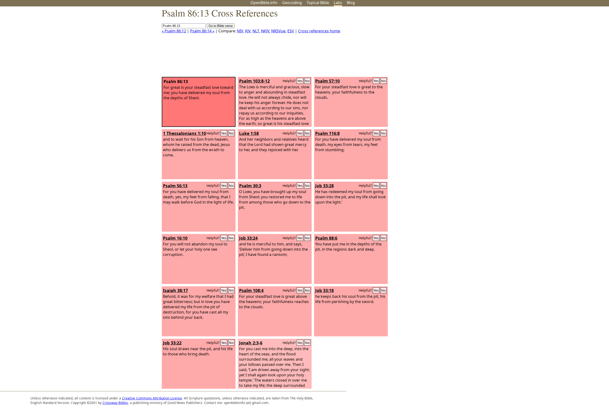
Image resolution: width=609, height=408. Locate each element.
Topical (318, 2)
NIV (240, 31)
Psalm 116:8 (327, 133)
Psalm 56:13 (175, 186)
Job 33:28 (324, 186)
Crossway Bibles (115, 402)
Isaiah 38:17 (175, 290)
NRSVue (278, 31)
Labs (338, 2)
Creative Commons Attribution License (152, 398)
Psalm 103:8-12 (254, 81)
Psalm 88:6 (326, 238)
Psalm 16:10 (175, 238)
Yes (300, 81)
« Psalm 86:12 (174, 31)
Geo (292, 2)
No (307, 81)
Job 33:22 (172, 343)
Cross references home (319, 31)
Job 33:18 (324, 290)
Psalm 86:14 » (202, 31)
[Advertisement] (561, 43)
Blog (351, 2)
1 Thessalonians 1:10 (184, 133)
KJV (247, 31)
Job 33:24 (248, 238)
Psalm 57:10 (327, 81)
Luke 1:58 (249, 133)
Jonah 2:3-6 (250, 343)
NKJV (265, 31)
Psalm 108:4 (251, 290)
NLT (255, 31)
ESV (290, 31)
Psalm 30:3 (250, 186)
